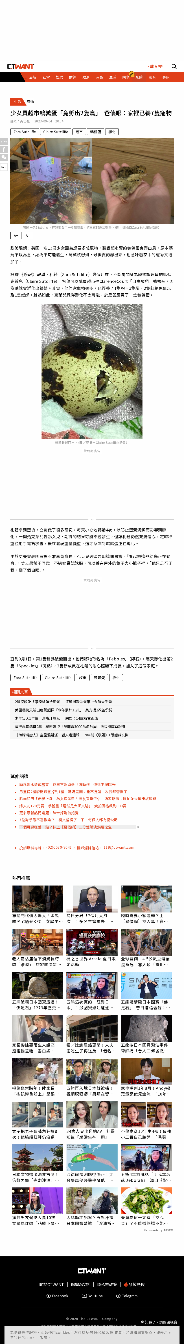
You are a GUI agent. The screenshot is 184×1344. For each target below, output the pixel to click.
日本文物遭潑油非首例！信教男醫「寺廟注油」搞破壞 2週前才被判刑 (35, 1177)
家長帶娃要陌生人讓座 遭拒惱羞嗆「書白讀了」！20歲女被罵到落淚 (36, 1048)
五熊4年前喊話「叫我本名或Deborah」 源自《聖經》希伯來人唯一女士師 (146, 1177)
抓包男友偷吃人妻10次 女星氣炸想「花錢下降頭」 (37, 1220)
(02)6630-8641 (59, 847)
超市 (79, 131)
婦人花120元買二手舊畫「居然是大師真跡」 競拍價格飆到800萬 (73, 805)
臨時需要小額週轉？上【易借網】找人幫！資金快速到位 (144, 918)
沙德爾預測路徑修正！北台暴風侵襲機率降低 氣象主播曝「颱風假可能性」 (92, 1177)
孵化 (112, 131)
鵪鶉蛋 (95, 131)
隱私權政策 (104, 1332)
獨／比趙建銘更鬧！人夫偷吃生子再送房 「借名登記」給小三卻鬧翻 (91, 1048)
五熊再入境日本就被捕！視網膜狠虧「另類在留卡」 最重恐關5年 (92, 1091)
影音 (152, 77)
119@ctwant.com (119, 847)
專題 (165, 77)
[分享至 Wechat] (4, 157)
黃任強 (25, 121)
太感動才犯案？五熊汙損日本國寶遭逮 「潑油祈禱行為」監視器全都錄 (91, 1220)
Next (4, 167)
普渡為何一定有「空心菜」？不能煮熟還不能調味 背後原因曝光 (144, 1220)
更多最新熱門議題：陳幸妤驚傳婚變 (49, 812)
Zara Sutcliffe (24, 131)
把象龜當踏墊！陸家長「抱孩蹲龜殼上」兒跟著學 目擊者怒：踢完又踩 (35, 1091)
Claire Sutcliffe (55, 131)
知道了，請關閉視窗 (161, 1322)
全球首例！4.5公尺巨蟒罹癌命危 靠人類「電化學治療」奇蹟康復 (145, 961)
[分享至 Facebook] (4, 149)
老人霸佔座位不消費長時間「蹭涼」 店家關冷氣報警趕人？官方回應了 (36, 961)
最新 (32, 77)
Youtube (95, 1296)
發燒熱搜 (136, 1284)
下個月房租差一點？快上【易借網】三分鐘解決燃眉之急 (65, 827)
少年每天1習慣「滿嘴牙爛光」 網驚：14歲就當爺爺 (56, 718)
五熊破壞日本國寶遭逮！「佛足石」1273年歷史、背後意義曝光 (36, 1004)
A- (27, 235)
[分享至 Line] (4, 141)
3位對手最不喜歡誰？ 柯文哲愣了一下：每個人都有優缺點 (68, 819)
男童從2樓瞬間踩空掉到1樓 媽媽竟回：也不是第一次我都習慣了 (73, 791)
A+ (16, 235)
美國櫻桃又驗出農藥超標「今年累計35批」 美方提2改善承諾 (63, 710)
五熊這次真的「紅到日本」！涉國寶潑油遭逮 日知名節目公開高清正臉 (90, 1004)
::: (15, 84)
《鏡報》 (28, 274)
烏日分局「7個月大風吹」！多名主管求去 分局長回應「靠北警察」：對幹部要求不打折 (91, 918)
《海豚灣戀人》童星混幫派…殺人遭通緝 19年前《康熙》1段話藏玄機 (72, 734)
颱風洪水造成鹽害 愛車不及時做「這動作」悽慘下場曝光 (67, 784)
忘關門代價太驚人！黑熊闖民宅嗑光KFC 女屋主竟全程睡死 (37, 918)
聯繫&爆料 (80, 1284)
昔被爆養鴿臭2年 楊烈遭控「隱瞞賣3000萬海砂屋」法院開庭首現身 (70, 726)
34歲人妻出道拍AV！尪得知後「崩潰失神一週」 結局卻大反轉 (91, 1134)
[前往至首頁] (21, 66)
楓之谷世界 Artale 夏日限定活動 (91, 961)
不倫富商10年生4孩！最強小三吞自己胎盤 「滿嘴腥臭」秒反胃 (146, 1134)
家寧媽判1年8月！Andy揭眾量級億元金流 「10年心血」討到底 (146, 1091)
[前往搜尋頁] (174, 66)
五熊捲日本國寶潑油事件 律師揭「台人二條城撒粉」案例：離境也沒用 (146, 1048)
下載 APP (154, 66)
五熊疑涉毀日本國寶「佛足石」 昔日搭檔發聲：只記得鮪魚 (145, 1004)
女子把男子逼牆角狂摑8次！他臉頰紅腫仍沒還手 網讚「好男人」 (37, 1134)
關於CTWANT (51, 1284)
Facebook (60, 1296)
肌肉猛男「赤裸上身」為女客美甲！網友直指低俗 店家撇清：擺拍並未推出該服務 (87, 798)
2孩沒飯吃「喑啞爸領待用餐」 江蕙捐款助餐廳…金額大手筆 (63, 701)
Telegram (130, 1296)
